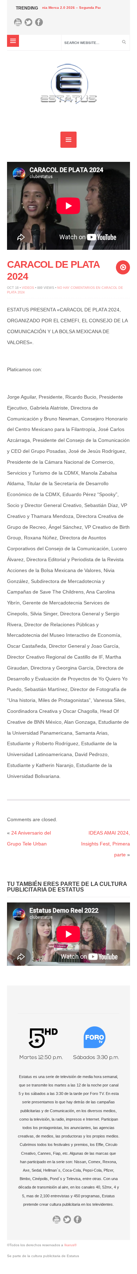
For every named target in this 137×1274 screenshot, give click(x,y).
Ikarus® (70, 1245)
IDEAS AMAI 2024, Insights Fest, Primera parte (105, 843)
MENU (13, 41)
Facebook (40, 24)
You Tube (19, 24)
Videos (28, 288)
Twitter (30, 24)
